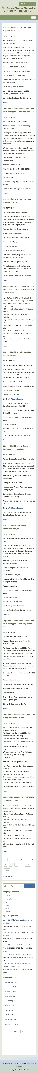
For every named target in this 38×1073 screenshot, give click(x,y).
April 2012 (8, 1001)
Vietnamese (8, 911)
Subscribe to (7, 876)
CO (28, 1070)
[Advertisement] (19, 1045)
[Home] (4, 9)
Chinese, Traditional (10, 899)
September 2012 (10, 1024)
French (7, 908)
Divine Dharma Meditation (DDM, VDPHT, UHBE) (21, 9)
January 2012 (9, 987)
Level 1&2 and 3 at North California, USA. (17, 945)
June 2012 (8, 1010)
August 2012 (9, 1019)
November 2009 (10, 982)
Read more (6, 102)
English (7, 902)
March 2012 (9, 996)
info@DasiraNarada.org (16, 87)
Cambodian (8, 896)
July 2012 (8, 1015)
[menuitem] (23, 4)
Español (7, 905)
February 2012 (10, 991)
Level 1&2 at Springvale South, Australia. (17, 954)
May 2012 (8, 1005)
